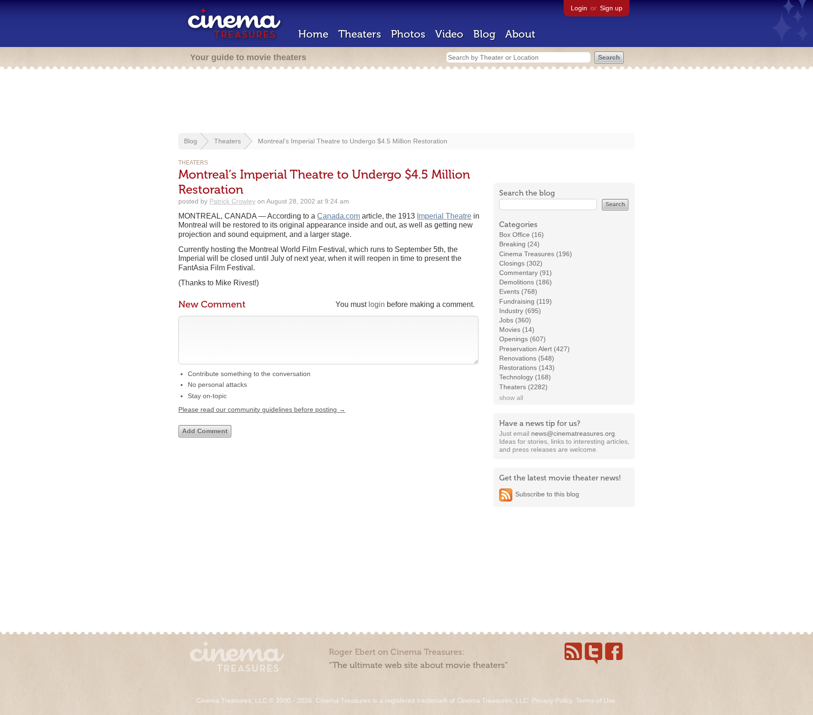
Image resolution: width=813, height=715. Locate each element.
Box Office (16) (521, 234)
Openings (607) (522, 339)
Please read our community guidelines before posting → (261, 409)
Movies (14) (516, 329)
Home (313, 34)
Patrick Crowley (232, 201)
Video (449, 34)
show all (511, 397)
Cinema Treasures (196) (535, 254)
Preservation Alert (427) (534, 349)
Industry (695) (520, 310)
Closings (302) (520, 263)
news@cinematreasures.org (573, 433)
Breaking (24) (519, 244)
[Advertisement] (406, 102)
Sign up (611, 8)
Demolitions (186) (525, 282)
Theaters (359, 34)
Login (579, 8)
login (376, 304)
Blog (484, 34)
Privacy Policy (552, 700)
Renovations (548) (526, 358)
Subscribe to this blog (547, 494)
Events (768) (518, 291)
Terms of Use (595, 700)
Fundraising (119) (525, 301)
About (520, 34)
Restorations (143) (527, 367)
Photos (408, 34)
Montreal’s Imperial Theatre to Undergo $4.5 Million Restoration (352, 141)
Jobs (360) (515, 320)
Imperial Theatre (444, 216)
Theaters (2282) (523, 387)
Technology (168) (525, 377)
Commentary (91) (525, 272)
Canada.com (338, 216)
